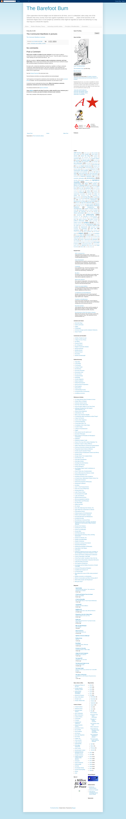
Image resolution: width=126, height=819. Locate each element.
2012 (90, 758)
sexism (82, 237)
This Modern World (79, 767)
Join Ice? (77, 639)
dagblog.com (79, 609)
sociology (76, 239)
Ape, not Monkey (79, 713)
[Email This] (49, 41)
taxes (97, 240)
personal (97, 213)
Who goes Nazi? (79, 581)
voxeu (86, 246)
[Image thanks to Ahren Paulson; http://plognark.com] (79, 121)
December (93, 697)
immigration (96, 192)
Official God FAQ (79, 504)
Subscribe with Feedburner (80, 90)
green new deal (88, 189)
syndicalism (92, 240)
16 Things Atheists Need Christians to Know (85, 399)
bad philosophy (78, 163)
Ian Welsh (77, 341)
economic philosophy (79, 178)
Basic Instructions (79, 715)
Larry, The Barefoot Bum (79, 66)
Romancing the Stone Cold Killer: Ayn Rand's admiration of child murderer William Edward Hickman (85, 523)
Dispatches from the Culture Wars (84, 614)
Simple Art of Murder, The (81, 537)
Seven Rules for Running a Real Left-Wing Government (94, 730)
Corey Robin (78, 363)
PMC (85, 217)
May (92, 711)
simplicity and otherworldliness (82, 605)
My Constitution (94, 210)
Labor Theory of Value (92, 198)
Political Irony (79, 638)
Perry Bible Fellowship (77, 746)
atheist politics (86, 160)
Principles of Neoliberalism (72, 26)
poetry (89, 217)
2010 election (87, 152)
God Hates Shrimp (79, 461)
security (87, 236)
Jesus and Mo (78, 740)
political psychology (93, 220)
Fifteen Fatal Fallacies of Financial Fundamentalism (87, 445)
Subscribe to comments (79, 94)
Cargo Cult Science (79, 418)
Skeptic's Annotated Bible (81, 539)
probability (76, 227)
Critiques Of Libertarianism (81, 428)
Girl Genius (77, 733)
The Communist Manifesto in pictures (36, 37)
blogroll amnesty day (86, 166)
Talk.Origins (77, 550)
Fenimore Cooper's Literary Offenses (83, 443)
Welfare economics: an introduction (83, 576)
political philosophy (79, 220)
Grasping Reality (79, 375)
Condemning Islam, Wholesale (82, 644)
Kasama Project (78, 343)
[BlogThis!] (51, 41)
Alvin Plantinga (94, 157)
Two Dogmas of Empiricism (81, 563)
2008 (90, 766)
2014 (90, 754)
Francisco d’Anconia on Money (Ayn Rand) (85, 447)
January (93, 750)
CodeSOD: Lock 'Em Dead (81, 659)
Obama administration (79, 213)
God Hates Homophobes (81, 459)
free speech (86, 186)
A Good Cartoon (78, 706)
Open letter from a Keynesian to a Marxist (84, 509)
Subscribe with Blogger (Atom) (81, 91)
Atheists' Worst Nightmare (81, 411)
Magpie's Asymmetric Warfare (82, 346)
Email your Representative (92, 787)
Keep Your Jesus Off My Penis (82, 488)
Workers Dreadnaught (80, 355)
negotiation (76, 211)
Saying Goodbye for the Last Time (83, 615)
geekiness (88, 188)
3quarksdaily (79, 588)
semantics (92, 236)
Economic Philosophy (80, 433)
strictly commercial (84, 240)
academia (96, 155)
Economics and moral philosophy (94, 716)
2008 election (77, 152)
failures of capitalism (79, 185)
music (88, 210)
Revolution (77, 353)
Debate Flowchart (34, 73)
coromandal (78, 604)
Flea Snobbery (78, 731)
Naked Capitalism (79, 381)
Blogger (74, 808)
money (75, 210)
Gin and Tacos (78, 374)
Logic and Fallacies (79, 495)
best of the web (96, 164)
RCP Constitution (87, 231)
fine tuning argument (78, 186)
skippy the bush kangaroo (82, 653)
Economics (85, 26)
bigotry (77, 166)
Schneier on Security (81, 648)
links (98, 201)
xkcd (76, 773)
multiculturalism (82, 210)
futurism (93, 186)
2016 (90, 695)
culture (75, 174)
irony (94, 196)
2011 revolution (95, 152)
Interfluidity (77, 377)
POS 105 (96, 222)
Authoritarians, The (79, 413)
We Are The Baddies (80, 595)
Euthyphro (77, 438)
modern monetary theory (91, 208)
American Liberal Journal (81, 403)
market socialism (90, 204)
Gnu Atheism (80, 189)
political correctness (83, 219)
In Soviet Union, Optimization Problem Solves (86, 478)
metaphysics (90, 207)
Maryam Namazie (79, 348)
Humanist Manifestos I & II (81, 474)
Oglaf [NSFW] (78, 743)
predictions (83, 225)
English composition (94, 182)
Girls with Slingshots (79, 735)
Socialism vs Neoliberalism (81, 299)
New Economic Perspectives (81, 384)
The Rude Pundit (79, 668)
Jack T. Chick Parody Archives (82, 487)
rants (80, 231)
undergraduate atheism (87, 243)
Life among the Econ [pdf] (81, 493)
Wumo (76, 771)
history (88, 191)
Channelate (77, 718)
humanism (95, 191)
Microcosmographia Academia (82, 499)
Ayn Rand (76, 161)
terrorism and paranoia (78, 242)
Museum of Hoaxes (79, 695)
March (92, 746)
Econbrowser (78, 368)
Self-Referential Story (80, 533)
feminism (95, 185)
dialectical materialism (86, 176)
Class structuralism (79, 260)
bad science (95, 163)
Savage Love (78, 698)
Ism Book (77, 485)
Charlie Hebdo (96, 167)
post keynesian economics (79, 224)
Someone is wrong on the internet (83, 543)
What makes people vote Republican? (84, 579)
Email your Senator (93, 790)
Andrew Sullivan (95, 158)
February (93, 748)
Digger (76, 326)
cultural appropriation (93, 173)
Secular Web (78, 531)
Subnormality (78, 764)
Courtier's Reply (78, 426)
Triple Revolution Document (81, 561)
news (90, 211)
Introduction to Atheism (80, 483)
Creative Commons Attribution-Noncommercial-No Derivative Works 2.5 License (86, 78)
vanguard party (92, 245)
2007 (90, 768)
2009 (90, 764)
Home (26, 26)
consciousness (95, 170)
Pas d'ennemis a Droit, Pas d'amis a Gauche (85, 312)
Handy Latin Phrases (80, 464)
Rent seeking (93, 712)
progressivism (84, 227)
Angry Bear (77, 361)
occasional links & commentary (82, 391)
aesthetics (86, 157)
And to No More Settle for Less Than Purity (85, 406)
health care (81, 191)
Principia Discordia (79, 518)
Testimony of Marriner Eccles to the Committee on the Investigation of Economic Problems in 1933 (86, 552)
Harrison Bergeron (79, 466)
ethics (86, 183)
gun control (95, 189)
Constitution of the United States (82, 425)
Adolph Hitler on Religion (81, 401)
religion (81, 233)
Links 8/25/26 (78, 627)
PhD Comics (78, 748)
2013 (90, 756)
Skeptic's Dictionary (79, 541)
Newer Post (29, 133)
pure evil (93, 228)
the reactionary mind (88, 242)
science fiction (96, 235)
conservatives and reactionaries (81, 171)
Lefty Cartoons (78, 742)
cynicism (81, 174)
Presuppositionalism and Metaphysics (84, 516)
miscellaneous (77, 208)
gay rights (81, 188)
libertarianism (93, 199)
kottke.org (78, 619)
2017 (90, 693)
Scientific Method (79, 236)
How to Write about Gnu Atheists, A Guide (84, 473)
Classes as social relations (81, 286)
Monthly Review (78, 350)
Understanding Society (80, 389)
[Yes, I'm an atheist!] (80, 107)
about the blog (85, 155)
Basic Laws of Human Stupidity (82, 414)
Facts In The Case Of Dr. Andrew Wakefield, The (86, 442)
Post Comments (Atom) (38, 135)
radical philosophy (94, 230)
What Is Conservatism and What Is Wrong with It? (86, 578)
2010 (90, 762)
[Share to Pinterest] (56, 41)
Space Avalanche (79, 762)
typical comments (44, 87)
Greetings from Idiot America (81, 463)
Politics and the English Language (83, 514)
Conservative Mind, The (80, 423)
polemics (95, 217)
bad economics (85, 161)
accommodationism (77, 157)
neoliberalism (83, 211)
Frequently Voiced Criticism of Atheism (84, 449)
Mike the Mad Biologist (81, 625)
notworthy (95, 211)
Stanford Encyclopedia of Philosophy (83, 546)
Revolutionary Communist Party (82, 520)
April (92, 744)
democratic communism (91, 174)
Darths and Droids (79, 324)
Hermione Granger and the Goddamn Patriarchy (86, 330)
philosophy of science (78, 217)
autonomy (96, 160)
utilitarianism (84, 245)
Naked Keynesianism (80, 382)
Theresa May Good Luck (81, 632)
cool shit (43, 43)
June (92, 709)
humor (81, 192)
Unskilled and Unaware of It (81, 569)
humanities (76, 192)
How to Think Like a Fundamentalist (83, 471)
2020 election (95, 154)
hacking (75, 191)
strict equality (76, 240)
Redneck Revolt (78, 352)
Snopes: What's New (80, 700)
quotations (76, 230)
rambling (75, 231)
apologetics (78, 160)
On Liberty (77, 506)
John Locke (78, 198)
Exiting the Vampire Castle (81, 440)
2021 (90, 685)
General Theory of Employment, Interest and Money (87, 452)
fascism (89, 185)
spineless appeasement (85, 239)
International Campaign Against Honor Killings (93, 793)
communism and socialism (36, 43)
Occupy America (90, 213)
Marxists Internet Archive (80, 497)
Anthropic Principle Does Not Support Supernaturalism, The (83, 409)
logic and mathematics (86, 202)
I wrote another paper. (80, 664)
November (93, 699)
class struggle (85, 169)
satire (77, 235)
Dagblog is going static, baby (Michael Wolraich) (85, 610)
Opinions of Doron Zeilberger (82, 635)
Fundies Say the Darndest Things (79, 689)
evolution (94, 183)
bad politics (88, 163)
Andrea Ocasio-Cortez (85, 158)
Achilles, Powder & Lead (80, 338)
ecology (96, 176)
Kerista (83, 198)
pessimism (79, 215)
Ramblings (78, 643)
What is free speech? (80, 279)
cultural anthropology (83, 173)
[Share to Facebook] (54, 41)
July (92, 707)
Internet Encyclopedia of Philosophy (83, 481)
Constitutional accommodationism (83, 292)
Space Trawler (78, 331)
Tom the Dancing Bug (80, 769)
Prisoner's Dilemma (92, 225)
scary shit (82, 235)
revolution (97, 233)
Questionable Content (80, 750)
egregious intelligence (85, 180)
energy (86, 182)
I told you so (89, 192)
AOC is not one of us (80, 253)
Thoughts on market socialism (93, 720)
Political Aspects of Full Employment (83, 513)
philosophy (90, 215)
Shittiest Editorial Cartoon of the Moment (79, 758)
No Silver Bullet (78, 502)
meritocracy (82, 205)
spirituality (94, 239)
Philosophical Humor (80, 511)
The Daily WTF (79, 658)
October (93, 701)
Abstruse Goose (78, 708)
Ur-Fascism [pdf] (79, 571)
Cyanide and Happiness (78, 722)
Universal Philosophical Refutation (83, 568)
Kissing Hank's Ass (79, 490)
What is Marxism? (94, 726)
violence (81, 246)
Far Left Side (78, 729)
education (76, 180)
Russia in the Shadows (80, 526)
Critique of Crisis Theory (80, 339)
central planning (88, 167)
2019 (90, 689)
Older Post (65, 133)
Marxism (97, 204)
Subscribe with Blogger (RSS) (81, 93)
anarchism (76, 158)
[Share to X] (52, 41)
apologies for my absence (81, 654)
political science (77, 222)
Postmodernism (90, 224)
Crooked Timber (79, 367)
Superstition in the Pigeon (81, 548)
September (93, 703)
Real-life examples (79, 305)
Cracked (77, 720)
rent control (90, 233)
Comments (77, 266)
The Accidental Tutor (78, 68)
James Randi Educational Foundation (78, 692)
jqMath (31, 90)
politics (86, 222)
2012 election (77, 154)
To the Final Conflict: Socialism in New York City (86, 558)
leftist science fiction (83, 199)
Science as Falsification (80, 529)
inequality (90, 193)
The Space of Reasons (81, 674)
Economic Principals (80, 370)
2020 (90, 687)
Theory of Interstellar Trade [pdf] (82, 556)
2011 (90, 760)
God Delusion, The (79, 457)
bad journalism (95, 161)
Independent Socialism (80, 480)
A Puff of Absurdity (80, 599)
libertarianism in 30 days (79, 201)
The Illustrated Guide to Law (82, 663)
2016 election (85, 154)
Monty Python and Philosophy (82, 500)
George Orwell (78, 454)
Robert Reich (78, 388)
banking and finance (78, 164)
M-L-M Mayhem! (79, 345)
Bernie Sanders (87, 164)
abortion (76, 155)
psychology (84, 228)
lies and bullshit (91, 201)
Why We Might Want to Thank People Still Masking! (86, 600)
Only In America (79, 630)
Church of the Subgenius (81, 420)
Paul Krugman (78, 386)
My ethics (77, 273)
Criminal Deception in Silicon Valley (83, 649)
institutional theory (85, 195)
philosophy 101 (77, 216)
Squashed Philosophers (80, 544)
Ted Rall (77, 766)
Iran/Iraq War (86, 197)
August (92, 705)
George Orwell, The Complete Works (83, 456)
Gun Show (77, 736)
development (76, 176)
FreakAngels (78, 328)
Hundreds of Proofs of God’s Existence (84, 476)
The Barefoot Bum (47, 8)
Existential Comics (79, 728)
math (77, 205)
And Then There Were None (81, 404)
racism (85, 230)
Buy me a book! (77, 71)
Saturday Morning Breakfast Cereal (79, 752)
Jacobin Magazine (79, 379)
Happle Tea (77, 738)
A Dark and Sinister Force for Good (84, 594)
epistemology (77, 183)
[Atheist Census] (86, 129)
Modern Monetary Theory (38, 26)
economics (91, 178)
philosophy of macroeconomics (90, 216)
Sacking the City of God (80, 527)
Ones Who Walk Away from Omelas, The (84, 507)
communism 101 (93, 169)
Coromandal (78, 365)
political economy (94, 219)
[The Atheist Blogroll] (93, 780)
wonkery (90, 246)
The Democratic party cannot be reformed (94, 740)
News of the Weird (79, 697)
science (89, 235)
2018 (90, 691)
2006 (90, 770)
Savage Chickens (79, 755)
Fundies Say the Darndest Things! (83, 450)
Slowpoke (77, 760)
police (75, 219)
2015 (90, 752)
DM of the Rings (78, 323)
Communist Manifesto (80, 421)
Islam (98, 197)
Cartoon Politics (78, 716)
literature (77, 202)
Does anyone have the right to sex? (83, 432)
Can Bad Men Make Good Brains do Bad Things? (86, 416)
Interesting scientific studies (54, 26)
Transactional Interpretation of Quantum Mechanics (87, 560)
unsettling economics (80, 393)
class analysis (78, 169)
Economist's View (79, 372)
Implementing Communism (79, 193)
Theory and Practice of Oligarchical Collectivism (86, 554)
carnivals (81, 167)
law (74, 199)
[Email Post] (45, 41)
